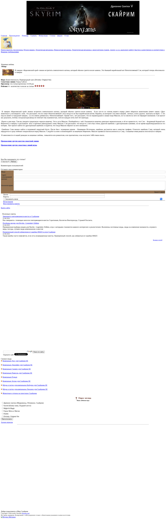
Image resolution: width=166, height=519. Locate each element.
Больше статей (157, 240)
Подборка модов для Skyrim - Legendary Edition (21, 223)
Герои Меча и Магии (12, 411)
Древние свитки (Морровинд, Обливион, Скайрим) (24, 403)
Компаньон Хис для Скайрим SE (15, 361)
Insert (156, 192)
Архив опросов (7, 422)
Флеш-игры (43, 36)
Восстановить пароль (11, 204)
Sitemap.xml (25, 513)
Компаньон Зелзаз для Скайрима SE (16, 381)
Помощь (25, 36)
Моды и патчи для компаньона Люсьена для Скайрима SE (25, 389)
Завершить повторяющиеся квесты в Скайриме (21, 216)
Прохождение (14, 36)
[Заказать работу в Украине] (6, 48)
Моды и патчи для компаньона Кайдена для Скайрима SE (25, 385)
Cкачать (33, 36)
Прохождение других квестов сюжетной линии (20, 141)
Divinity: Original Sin (11, 416)
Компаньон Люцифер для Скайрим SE (17, 365)
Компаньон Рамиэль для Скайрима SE (17, 373)
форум (59, 36)
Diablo (6, 414)
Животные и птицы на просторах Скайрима (20, 393)
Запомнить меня (11, 199)
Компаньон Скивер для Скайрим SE (17, 369)
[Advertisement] (83, 58)
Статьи (52, 36)
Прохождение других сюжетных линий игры (19, 145)
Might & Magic (9, 408)
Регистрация (8, 202)
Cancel (162, 192)
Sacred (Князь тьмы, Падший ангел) (17, 406)
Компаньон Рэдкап (10, 377)
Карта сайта (5, 208)
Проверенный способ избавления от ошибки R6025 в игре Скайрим (29, 232)
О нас (66, 36)
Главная (4, 36)
